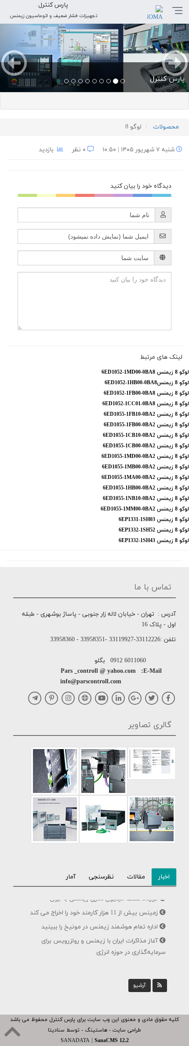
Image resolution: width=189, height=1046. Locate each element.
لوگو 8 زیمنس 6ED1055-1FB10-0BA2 (146, 414)
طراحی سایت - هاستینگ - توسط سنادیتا (94, 1030)
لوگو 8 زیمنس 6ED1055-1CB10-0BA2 (146, 435)
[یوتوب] (101, 698)
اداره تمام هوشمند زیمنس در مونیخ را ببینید (100, 921)
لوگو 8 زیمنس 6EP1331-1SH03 (154, 519)
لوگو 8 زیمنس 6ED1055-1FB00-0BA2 (146, 424)
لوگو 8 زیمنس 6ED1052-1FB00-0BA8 (146, 393)
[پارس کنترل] (94, 57)
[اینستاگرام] (68, 698)
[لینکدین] (118, 698)
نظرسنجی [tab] (101, 877)
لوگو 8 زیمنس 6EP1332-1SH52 (154, 530)
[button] (14, 57)
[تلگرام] (34, 698)
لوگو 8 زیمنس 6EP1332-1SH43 (154, 540)
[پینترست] (51, 698)
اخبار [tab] (164, 877)
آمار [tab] (71, 877)
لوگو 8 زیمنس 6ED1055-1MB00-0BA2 (145, 467)
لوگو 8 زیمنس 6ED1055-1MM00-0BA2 (145, 509)
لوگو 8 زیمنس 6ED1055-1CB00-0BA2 (146, 446)
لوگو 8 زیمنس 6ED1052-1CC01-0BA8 (145, 403)
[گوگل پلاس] (135, 698)
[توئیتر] (151, 698)
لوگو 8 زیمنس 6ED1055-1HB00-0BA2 (146, 488)
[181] (151, 763)
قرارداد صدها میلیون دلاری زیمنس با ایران (105, 960)
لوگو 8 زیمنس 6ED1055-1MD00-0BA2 (145, 456)
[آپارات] (84, 698)
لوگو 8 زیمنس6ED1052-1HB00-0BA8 (147, 382)
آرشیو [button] (139, 985)
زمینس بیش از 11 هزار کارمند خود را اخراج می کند (95, 907)
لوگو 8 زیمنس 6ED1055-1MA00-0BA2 (145, 477)
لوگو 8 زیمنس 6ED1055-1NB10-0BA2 (146, 498)
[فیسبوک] (168, 698)
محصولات (166, 127)
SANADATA (75, 1040)
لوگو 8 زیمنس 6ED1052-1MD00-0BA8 (145, 372)
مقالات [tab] (136, 877)
